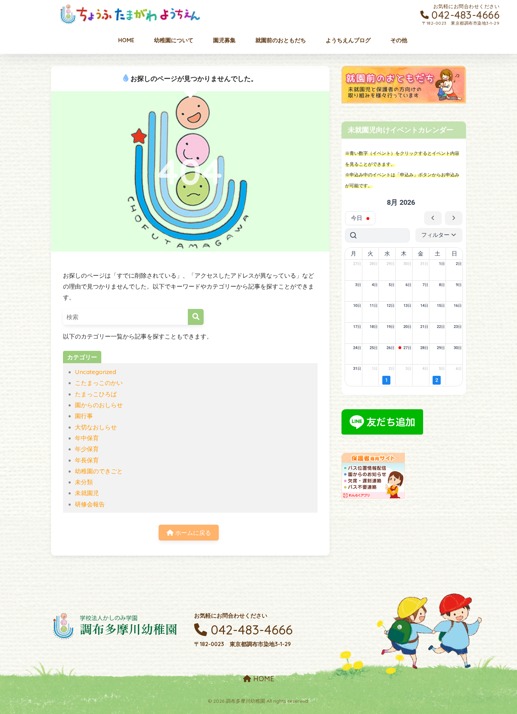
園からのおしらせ (99, 405)
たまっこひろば (96, 394)
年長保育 (87, 460)
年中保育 (87, 438)
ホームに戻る (192, 532)
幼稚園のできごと (99, 471)
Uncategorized (95, 371)
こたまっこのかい (99, 382)
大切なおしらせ (96, 427)
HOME (262, 678)
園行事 (84, 415)
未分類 (84, 482)
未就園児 (87, 493)
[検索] (196, 317)
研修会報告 (90, 504)
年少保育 (87, 449)
